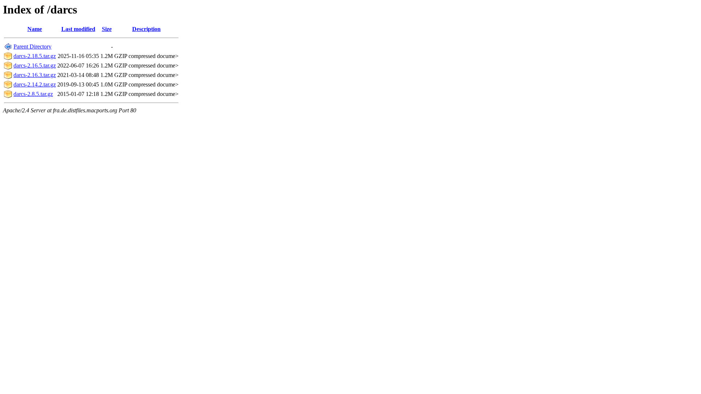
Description (146, 29)
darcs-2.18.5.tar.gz (35, 56)
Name (34, 29)
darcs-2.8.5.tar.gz (33, 94)
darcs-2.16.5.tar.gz (35, 65)
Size (107, 29)
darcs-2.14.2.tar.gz (35, 84)
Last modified (78, 29)
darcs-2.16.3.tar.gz (35, 75)
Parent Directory (32, 46)
